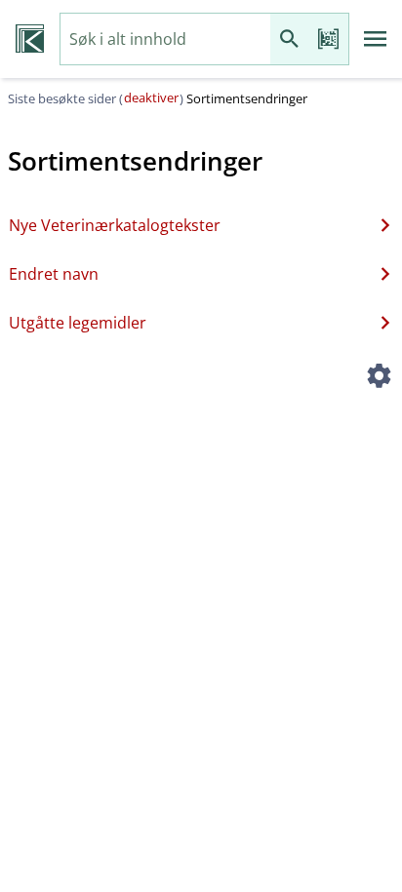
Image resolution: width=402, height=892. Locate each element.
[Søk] (289, 39)
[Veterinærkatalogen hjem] (30, 38)
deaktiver (151, 97)
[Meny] (375, 39)
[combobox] (165, 39)
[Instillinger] (378, 378)
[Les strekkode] (328, 39)
